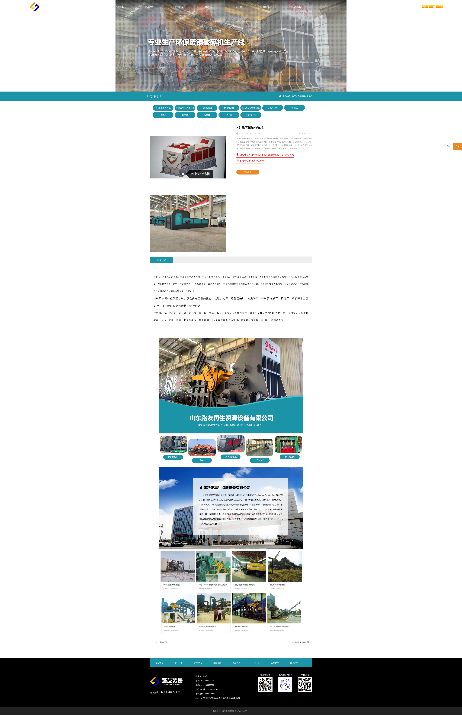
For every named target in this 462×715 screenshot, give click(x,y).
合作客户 (275, 663)
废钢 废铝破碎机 (163, 107)
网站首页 (159, 663)
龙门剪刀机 (229, 107)
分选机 (309, 96)
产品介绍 (161, 259)
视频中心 (236, 663)
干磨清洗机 (251, 114)
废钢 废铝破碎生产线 (185, 107)
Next (458, 46)
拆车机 (207, 114)
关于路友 (179, 663)
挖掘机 (229, 114)
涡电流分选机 (164, 642)
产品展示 (301, 96)
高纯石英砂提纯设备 (251, 107)
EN (448, 146)
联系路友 (294, 663)
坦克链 (185, 114)
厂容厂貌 (256, 663)
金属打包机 (273, 107)
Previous (4, 46)
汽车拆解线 (207, 107)
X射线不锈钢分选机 (302, 642)
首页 (294, 96)
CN (457, 146)
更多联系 (247, 172)
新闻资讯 (217, 663)
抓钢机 (295, 107)
